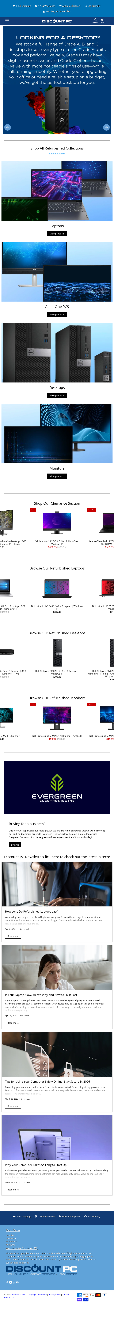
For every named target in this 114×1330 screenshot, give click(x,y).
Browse (15, 844)
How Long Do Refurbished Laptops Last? (31, 911)
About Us (10, 1244)
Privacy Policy (55, 1294)
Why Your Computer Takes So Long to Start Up (36, 1165)
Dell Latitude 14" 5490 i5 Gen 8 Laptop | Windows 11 (57, 607)
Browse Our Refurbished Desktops (57, 632)
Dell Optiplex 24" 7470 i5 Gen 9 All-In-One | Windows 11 (57, 542)
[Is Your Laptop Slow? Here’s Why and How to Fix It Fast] (57, 967)
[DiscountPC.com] (57, 21)
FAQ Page (32, 1294)
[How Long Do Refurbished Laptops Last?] (57, 884)
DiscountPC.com (18, 1294)
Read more (13, 936)
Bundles (10, 1235)
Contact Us (9, 1297)
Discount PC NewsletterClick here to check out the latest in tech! (57, 856)
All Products (12, 1241)
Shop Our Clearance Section (57, 503)
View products (57, 233)
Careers (65, 1294)
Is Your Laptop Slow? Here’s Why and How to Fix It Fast (41, 995)
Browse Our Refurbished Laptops (57, 568)
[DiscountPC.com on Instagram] (10, 1283)
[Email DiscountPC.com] (17, 1283)
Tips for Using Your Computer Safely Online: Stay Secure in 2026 (47, 1081)
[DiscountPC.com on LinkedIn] (14, 1283)
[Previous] (7, 127)
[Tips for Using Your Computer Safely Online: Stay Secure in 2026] (57, 1054)
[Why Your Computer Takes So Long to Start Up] (57, 1137)
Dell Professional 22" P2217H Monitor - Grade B (57, 735)
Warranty (42, 1294)
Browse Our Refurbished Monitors (57, 697)
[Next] (106, 127)
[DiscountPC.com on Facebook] (7, 1283)
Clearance (11, 1238)
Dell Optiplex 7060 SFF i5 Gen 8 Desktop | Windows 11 (57, 672)
